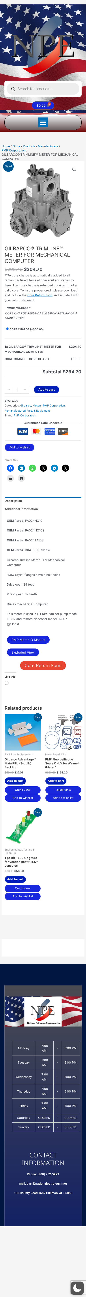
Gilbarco (25, 405)
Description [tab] (13, 501)
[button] (43, 122)
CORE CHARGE (26, 329)
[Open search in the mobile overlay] (43, 89)
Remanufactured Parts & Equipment (27, 410)
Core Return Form (39, 295)
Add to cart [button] (15, 781)
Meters (37, 405)
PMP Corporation (54, 405)
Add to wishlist (19, 447)
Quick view (22, 790)
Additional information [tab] (21, 509)
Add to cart (46, 389)
